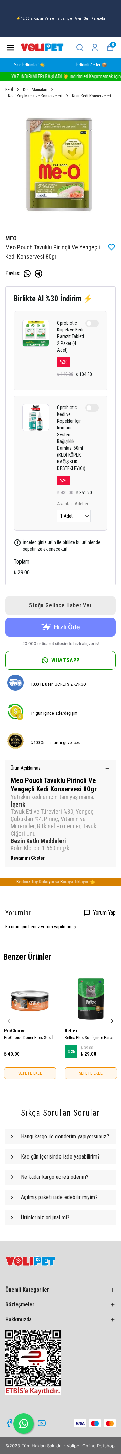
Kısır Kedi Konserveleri (91, 95)
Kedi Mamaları (35, 89)
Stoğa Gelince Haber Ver (60, 605)
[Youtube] (42, 1423)
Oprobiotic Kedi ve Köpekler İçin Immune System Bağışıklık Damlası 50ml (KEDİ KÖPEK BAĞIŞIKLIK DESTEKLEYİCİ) (71, 438)
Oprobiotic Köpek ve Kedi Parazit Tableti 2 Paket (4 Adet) (70, 336)
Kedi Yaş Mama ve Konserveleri (35, 95)
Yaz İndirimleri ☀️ (29, 64)
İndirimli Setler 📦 (91, 64)
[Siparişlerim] (95, 47)
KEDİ (9, 89)
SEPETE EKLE (30, 1073)
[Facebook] (9, 1423)
